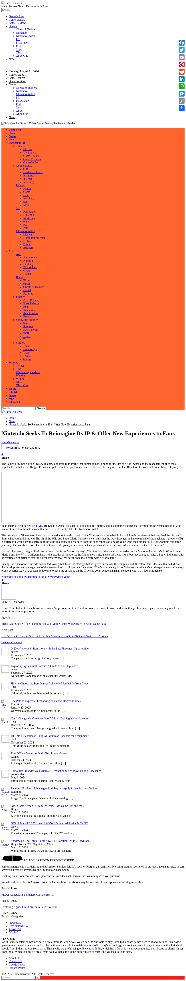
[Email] (181, 57)
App (18, 254)
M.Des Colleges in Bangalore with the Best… (27, 894)
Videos (12, 388)
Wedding (21, 375)
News (12, 58)
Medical (28, 234)
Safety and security (27, 319)
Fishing (20, 185)
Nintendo (21, 32)
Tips (18, 368)
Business (28, 247)
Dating (27, 273)
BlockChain (30, 267)
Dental (27, 290)
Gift (25, 168)
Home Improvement (34, 237)
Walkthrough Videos (28, 372)
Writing (20, 378)
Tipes (26, 352)
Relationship (30, 313)
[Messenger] (181, 93)
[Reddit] (181, 71)
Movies (27, 149)
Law (26, 195)
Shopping (28, 326)
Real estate (29, 309)
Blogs (26, 280)
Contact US (15, 129)
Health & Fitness (33, 172)
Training (13, 362)
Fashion (27, 241)
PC (18, 39)
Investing (28, 182)
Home (12, 133)
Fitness (27, 188)
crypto (27, 270)
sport (26, 332)
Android (28, 260)
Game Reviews (17, 22)
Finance (20, 296)
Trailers (20, 146)
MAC (26, 205)
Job (18, 208)
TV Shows (29, 152)
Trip (25, 339)
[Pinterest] (181, 64)
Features (28, 293)
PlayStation (22, 42)
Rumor (27, 316)
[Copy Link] (181, 101)
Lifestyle (13, 392)
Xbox (19, 52)
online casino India (90, 948)
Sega (19, 49)
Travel (27, 244)
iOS (25, 201)
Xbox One (22, 55)
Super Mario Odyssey (44, 576)
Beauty (20, 277)
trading (27, 359)
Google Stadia (24, 165)
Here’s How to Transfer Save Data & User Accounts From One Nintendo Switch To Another (54, 636)
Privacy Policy (17, 967)
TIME (39, 525)
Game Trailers (17, 19)
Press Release (31, 300)
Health (12, 139)
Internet (27, 178)
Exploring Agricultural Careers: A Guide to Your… (30, 907)
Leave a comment (11, 642)
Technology (30, 349)
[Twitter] (181, 50)
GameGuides (16, 16)
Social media (30, 329)
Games (13, 26)
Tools (26, 355)
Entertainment (17, 143)
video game (63, 576)
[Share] (181, 108)
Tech (26, 346)
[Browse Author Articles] (8, 598)
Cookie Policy (17, 964)
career (26, 283)
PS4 (18, 45)
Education (14, 402)
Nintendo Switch (25, 36)
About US (15, 958)
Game (26, 191)
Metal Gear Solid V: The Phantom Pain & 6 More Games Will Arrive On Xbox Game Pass (53, 623)
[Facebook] (181, 42)
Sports (12, 395)
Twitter (20, 365)
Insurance (28, 175)
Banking (28, 264)
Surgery (20, 342)
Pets (25, 227)
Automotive (30, 257)
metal (26, 221)
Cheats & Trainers (26, 29)
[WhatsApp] (181, 86)
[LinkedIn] (181, 79)
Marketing (29, 218)
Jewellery (28, 198)
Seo (25, 323)
